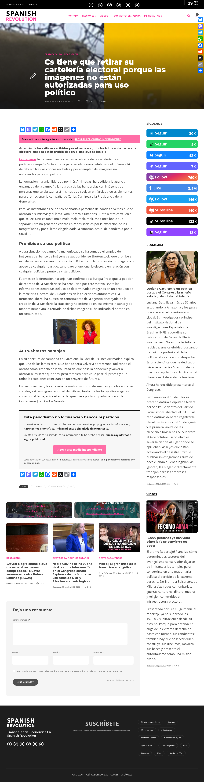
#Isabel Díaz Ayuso (172, 737)
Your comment (21, 620)
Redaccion (10, 583)
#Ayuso (171, 722)
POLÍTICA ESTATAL (68, 54)
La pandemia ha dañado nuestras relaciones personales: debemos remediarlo (105, 513)
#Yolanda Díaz (176, 753)
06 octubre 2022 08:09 (71, 587)
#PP (185, 745)
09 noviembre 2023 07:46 (123, 573)
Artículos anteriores (110, 503)
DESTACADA (51, 54)
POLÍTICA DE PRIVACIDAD (97, 774)
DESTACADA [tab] (154, 245)
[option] (27, 553)
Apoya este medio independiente (80, 449)
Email (56, 652)
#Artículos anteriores (150, 722)
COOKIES (114, 774)
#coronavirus (147, 729)
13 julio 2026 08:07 (163, 666)
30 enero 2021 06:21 (66, 101)
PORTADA (73, 16)
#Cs (71, 487)
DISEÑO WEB (126, 774)
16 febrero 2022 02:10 (24, 583)
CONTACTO (33, 4)
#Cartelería (38, 487)
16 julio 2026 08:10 (163, 484)
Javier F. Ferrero (51, 101)
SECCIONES (88, 16)
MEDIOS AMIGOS (153, 16)
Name (16, 652)
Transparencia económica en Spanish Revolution (29, 733)
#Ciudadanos (56, 487)
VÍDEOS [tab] (151, 494)
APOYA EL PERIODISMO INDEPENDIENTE (98, 139)
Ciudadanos (27, 159)
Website (98, 652)
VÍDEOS (104, 16)
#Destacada (166, 729)
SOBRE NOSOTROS (14, 4)
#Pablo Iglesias (168, 745)
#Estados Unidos (148, 737)
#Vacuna (145, 753)
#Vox (159, 753)
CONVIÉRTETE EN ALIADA (127, 16)
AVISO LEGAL (77, 774)
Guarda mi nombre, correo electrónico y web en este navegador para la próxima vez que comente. (69, 671)
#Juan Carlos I (147, 745)
